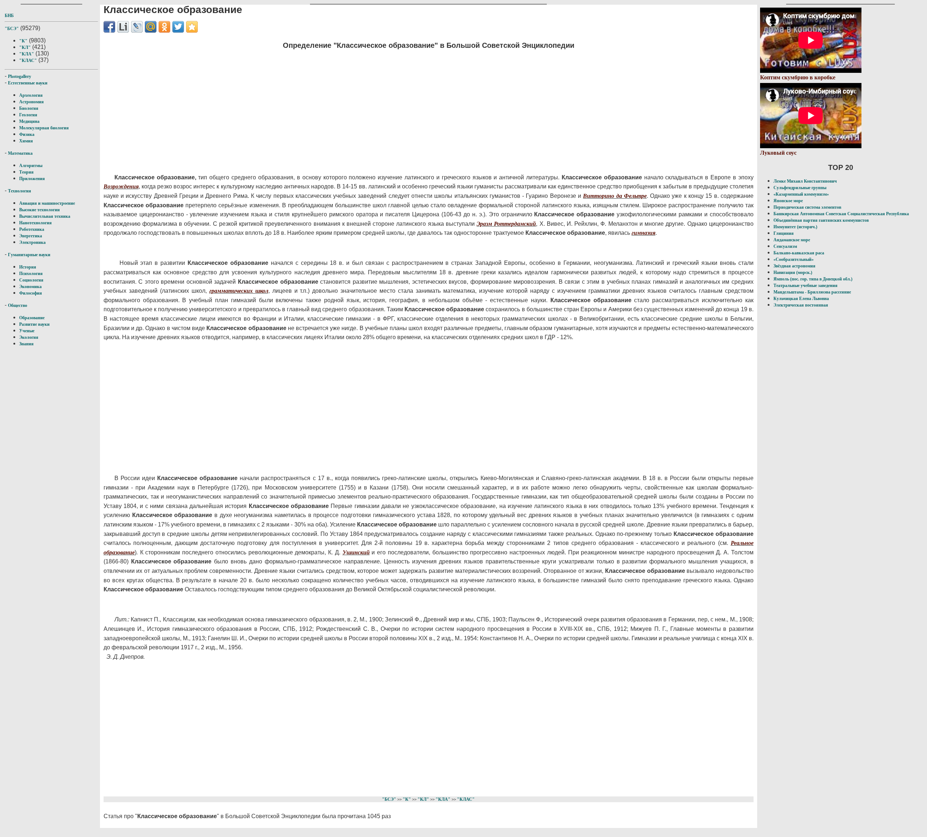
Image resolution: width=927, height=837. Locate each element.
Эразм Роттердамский (506, 224)
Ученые (26, 330)
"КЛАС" (28, 60)
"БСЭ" (12, 28)
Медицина (29, 121)
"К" (23, 40)
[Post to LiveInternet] (123, 27)
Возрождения (121, 186)
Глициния (783, 233)
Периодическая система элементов (807, 207)
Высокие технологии (39, 209)
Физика (26, 134)
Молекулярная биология (44, 127)
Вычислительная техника (44, 216)
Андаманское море (791, 239)
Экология (28, 337)
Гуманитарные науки (29, 254)
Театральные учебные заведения (805, 285)
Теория (26, 172)
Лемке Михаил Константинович (805, 181)
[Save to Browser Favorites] (192, 27)
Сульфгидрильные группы (799, 187)
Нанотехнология (35, 222)
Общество (17, 305)
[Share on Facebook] (109, 27)
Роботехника (31, 229)
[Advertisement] (321, 107)
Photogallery (19, 76)
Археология (31, 95)
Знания (26, 343)
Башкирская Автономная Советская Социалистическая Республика (841, 213)
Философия (30, 293)
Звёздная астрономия (794, 265)
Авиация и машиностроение (47, 203)
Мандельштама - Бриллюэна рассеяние (812, 292)
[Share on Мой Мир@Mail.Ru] (150, 27)
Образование (32, 317)
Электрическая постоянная (800, 305)
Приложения (32, 178)
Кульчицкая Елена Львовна (801, 298)
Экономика (30, 286)
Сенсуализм (785, 246)
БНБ (9, 15)
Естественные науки (27, 83)
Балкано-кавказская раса (798, 252)
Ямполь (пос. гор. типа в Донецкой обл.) (812, 279)
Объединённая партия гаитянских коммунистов (821, 220)
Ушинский (356, 552)
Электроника (32, 242)
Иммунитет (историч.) (795, 226)
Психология (31, 273)
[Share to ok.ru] (164, 27)
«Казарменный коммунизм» (801, 194)
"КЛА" (26, 54)
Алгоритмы (30, 165)
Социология (31, 280)
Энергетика (30, 235)
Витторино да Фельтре (615, 196)
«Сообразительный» (793, 259)
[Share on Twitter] (178, 27)
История (27, 267)
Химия (26, 140)
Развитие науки (34, 324)
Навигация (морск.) (792, 272)
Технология (19, 190)
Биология (28, 108)
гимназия (643, 233)
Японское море (788, 200)
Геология (28, 114)
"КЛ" (25, 47)
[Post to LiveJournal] (137, 27)
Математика (20, 153)
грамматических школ (238, 291)
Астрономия (31, 101)
